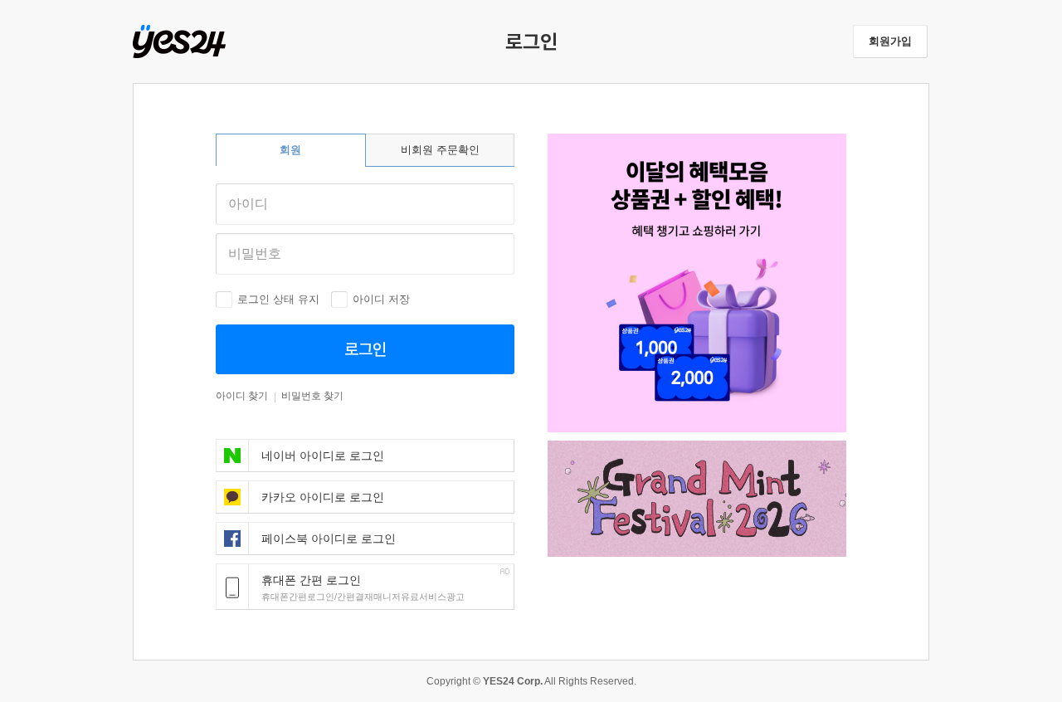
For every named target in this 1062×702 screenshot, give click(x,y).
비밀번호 (254, 253)
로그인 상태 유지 (278, 299)
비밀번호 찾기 (312, 396)
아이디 (248, 204)
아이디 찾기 (242, 396)
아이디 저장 (381, 299)
